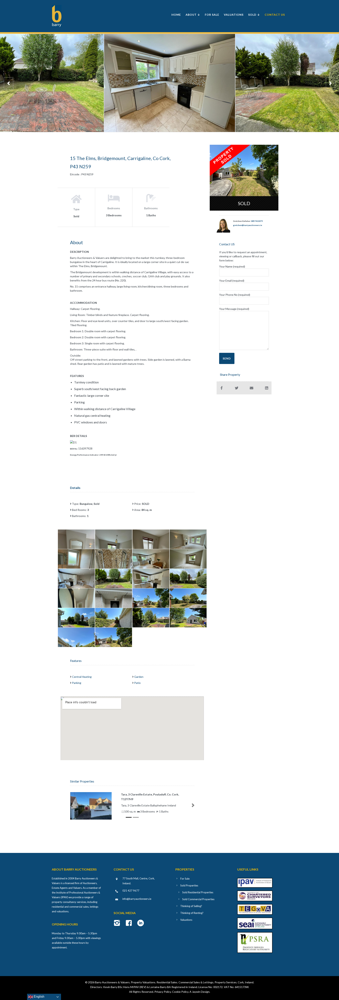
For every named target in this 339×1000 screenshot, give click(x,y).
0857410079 (257, 221)
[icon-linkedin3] (140, 923)
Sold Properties (189, 885)
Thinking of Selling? (191, 906)
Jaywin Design (201, 991)
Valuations (233, 14)
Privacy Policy (162, 991)
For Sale (212, 14)
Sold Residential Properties (197, 892)
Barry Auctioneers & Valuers (112, 982)
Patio (137, 682)
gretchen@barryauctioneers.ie (247, 225)
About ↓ (193, 14)
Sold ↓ (254, 14)
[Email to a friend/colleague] (251, 388)
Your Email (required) (231, 280)
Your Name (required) (232, 266)
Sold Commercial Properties (198, 899)
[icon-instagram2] (118, 923)
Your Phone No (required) (234, 294)
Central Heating (82, 676)
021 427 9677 (130, 890)
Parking (76, 682)
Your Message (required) (234, 308)
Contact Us (275, 14)
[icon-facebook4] (129, 923)
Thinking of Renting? (191, 912)
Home (176, 14)
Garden (138, 676)
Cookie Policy (180, 991)
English (38, 996)
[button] (71, 805)
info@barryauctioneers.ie (136, 898)
